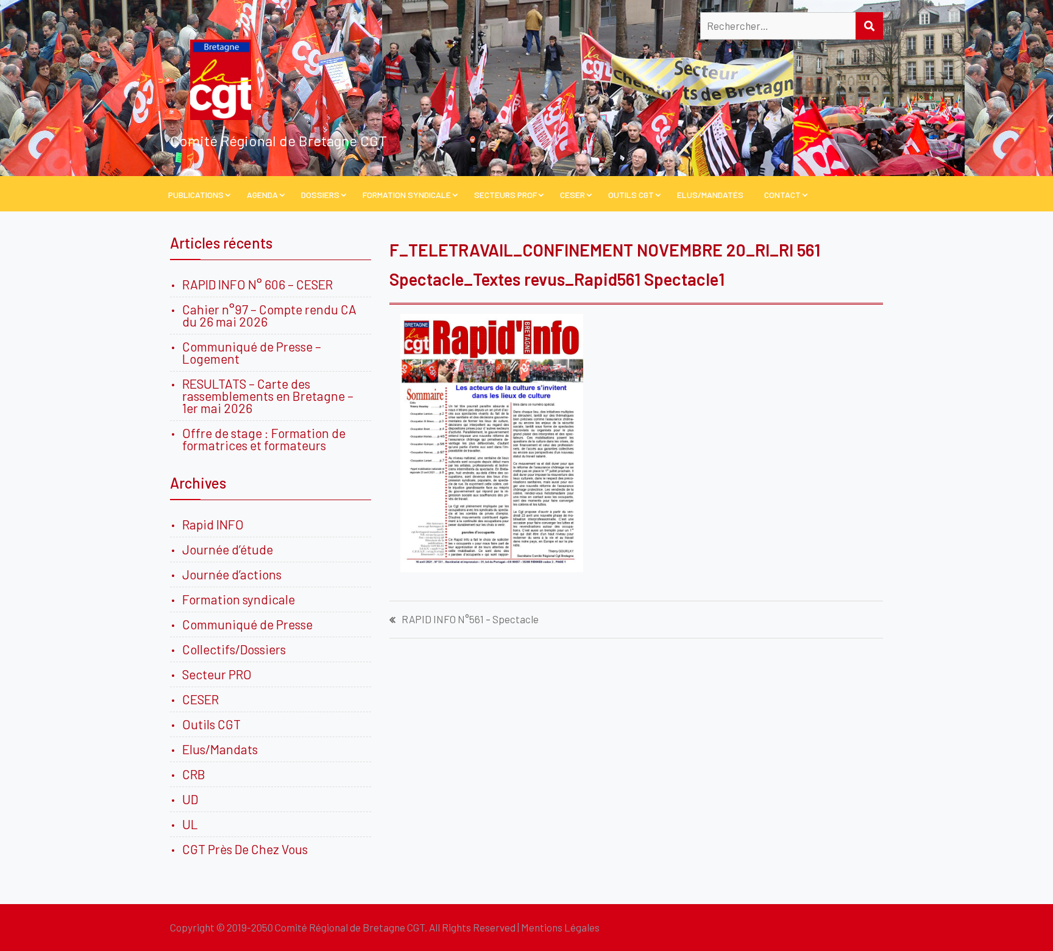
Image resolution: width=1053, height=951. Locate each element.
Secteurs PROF (505, 194)
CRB (193, 774)
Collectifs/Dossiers (234, 649)
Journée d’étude (230, 549)
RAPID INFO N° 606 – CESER (257, 284)
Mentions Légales (560, 927)
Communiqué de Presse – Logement (251, 352)
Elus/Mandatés (710, 194)
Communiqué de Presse (247, 624)
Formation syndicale (238, 599)
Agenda (262, 194)
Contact (782, 194)
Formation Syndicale (407, 194)
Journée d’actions (232, 574)
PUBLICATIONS (196, 194)
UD (190, 799)
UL (190, 824)
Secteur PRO (217, 674)
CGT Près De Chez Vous (245, 849)
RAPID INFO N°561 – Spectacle (470, 619)
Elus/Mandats (220, 749)
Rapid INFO (213, 524)
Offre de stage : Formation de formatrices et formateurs (264, 439)
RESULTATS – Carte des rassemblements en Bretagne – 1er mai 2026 (267, 395)
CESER (572, 194)
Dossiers (320, 194)
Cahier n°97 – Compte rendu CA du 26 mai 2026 (269, 315)
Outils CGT (631, 194)
